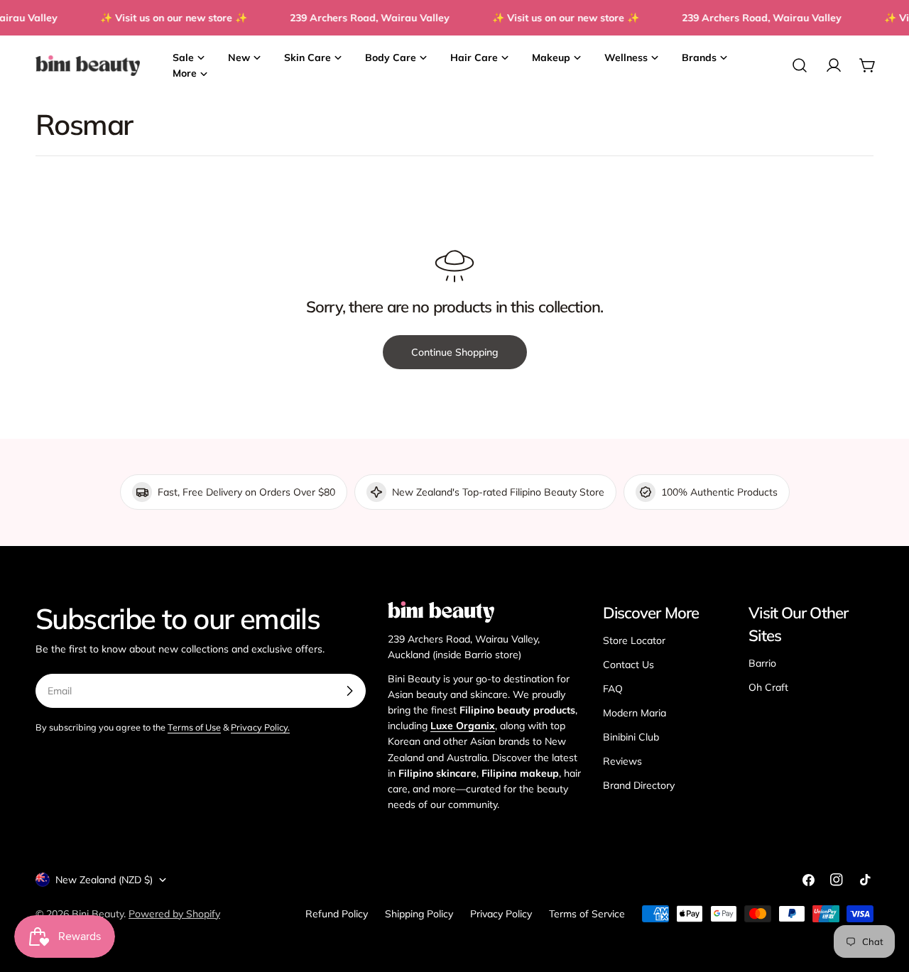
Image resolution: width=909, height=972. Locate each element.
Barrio (762, 663)
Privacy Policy (501, 913)
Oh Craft (768, 687)
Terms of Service (587, 913)
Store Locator (634, 640)
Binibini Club (631, 737)
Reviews (622, 761)
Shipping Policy (419, 913)
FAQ (613, 688)
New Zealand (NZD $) (104, 879)
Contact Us (628, 664)
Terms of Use (194, 727)
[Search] (799, 65)
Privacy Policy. (260, 727)
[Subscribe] (349, 691)
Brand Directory (639, 785)
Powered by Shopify (174, 913)
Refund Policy (336, 913)
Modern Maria (634, 712)
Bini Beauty (98, 913)
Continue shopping (455, 352)
